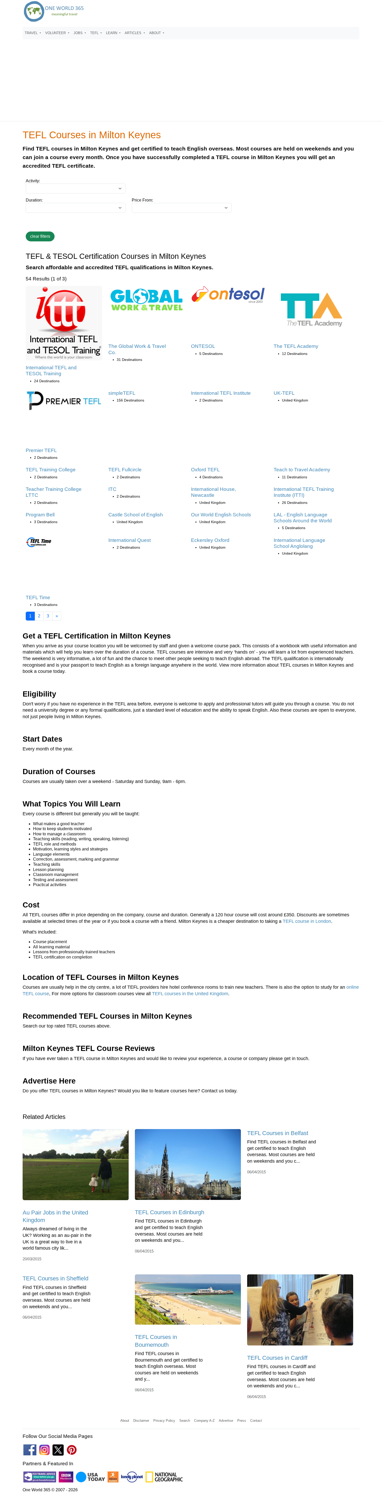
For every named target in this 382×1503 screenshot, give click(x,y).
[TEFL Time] (39, 544)
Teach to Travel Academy (302, 469)
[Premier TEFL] (64, 402)
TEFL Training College (51, 469)
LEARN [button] (112, 33)
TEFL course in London (307, 921)
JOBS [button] (79, 33)
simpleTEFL (121, 393)
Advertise (226, 1421)
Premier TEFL (41, 450)
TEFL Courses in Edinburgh (169, 1212)
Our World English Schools (221, 514)
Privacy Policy (164, 1421)
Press (241, 1421)
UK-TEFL (284, 393)
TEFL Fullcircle (125, 469)
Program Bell (40, 514)
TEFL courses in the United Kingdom (190, 993)
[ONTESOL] (229, 296)
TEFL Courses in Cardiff (277, 1358)
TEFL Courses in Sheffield (55, 1278)
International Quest (129, 540)
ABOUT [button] (155, 33)
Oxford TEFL (205, 469)
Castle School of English (135, 514)
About (124, 1421)
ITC (112, 489)
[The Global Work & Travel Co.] (146, 301)
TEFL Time (38, 597)
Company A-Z (204, 1421)
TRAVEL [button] (32, 33)
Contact (256, 1421)
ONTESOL (203, 346)
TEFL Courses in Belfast (277, 1133)
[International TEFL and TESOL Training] (64, 325)
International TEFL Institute (221, 393)
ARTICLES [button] (133, 33)
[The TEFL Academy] (312, 311)
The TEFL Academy (296, 346)
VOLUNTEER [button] (56, 33)
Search (184, 1421)
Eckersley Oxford (210, 540)
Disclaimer (141, 1421)
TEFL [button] (95, 33)
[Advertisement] (191, 77)
